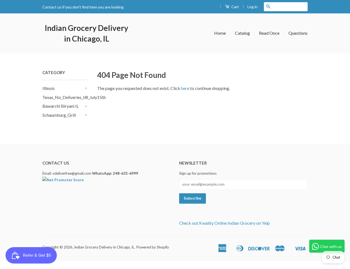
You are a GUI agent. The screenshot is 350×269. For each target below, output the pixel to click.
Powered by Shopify (152, 247)
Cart (235, 6)
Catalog (242, 33)
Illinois (48, 88)
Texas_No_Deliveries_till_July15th (62, 97)
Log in (252, 6)
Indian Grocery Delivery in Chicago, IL (86, 33)
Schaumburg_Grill (59, 115)
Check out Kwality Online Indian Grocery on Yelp (224, 223)
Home (220, 33)
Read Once (269, 33)
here (185, 88)
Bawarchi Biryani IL (60, 106)
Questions (298, 33)
